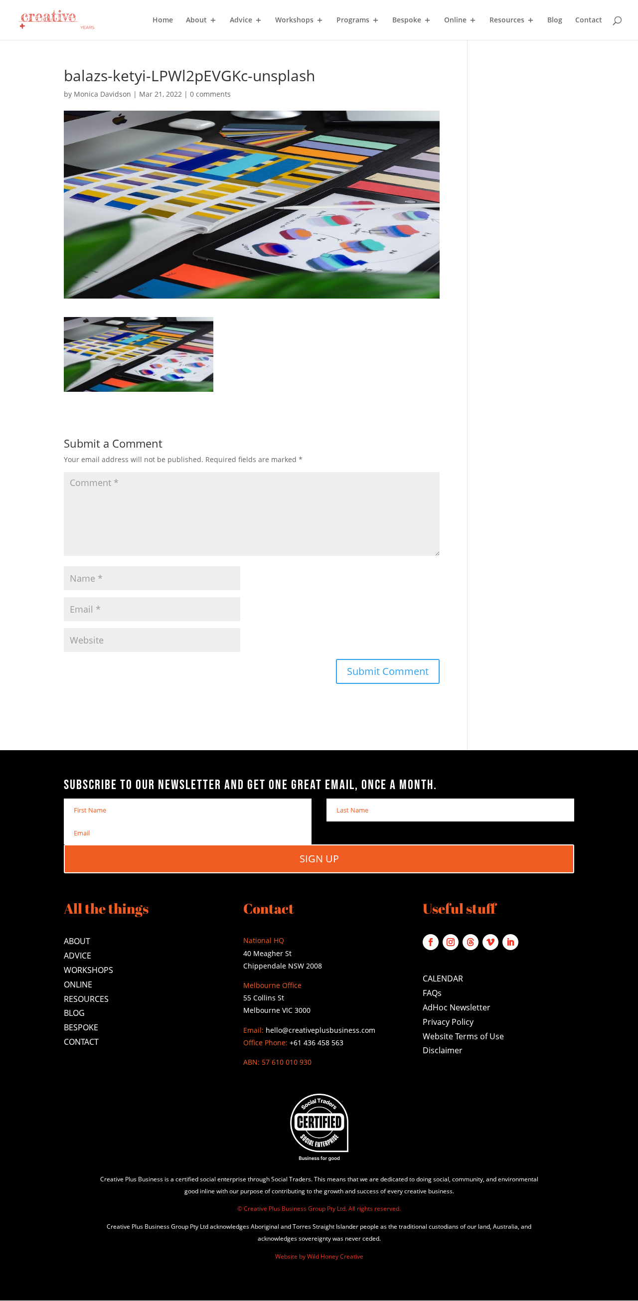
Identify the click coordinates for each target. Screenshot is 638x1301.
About (196, 20)
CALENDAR (443, 978)
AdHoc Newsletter (456, 1007)
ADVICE (77, 955)
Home (163, 20)
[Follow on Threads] (470, 942)
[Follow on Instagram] (451, 942)
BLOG (74, 1012)
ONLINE (78, 984)
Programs (352, 20)
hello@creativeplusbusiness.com (319, 1030)
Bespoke (406, 20)
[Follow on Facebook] (431, 942)
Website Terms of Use (463, 1036)
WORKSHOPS (88, 970)
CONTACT (81, 1041)
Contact (588, 20)
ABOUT (77, 941)
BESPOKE (81, 1027)
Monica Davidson (102, 94)
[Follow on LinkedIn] (510, 942)
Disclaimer (443, 1050)
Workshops (294, 20)
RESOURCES (86, 998)
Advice (241, 20)
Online (455, 20)
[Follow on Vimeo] (490, 942)
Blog (554, 20)
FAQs (432, 992)
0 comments (210, 94)
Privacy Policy (448, 1021)
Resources (506, 20)
